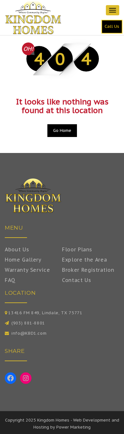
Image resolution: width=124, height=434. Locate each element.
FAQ (10, 280)
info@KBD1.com (28, 333)
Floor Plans (77, 249)
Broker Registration (88, 270)
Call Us (112, 26)
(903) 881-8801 (28, 323)
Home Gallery (23, 259)
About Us (17, 249)
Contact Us (76, 280)
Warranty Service (27, 270)
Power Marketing (73, 427)
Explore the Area (84, 259)
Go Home (62, 130)
